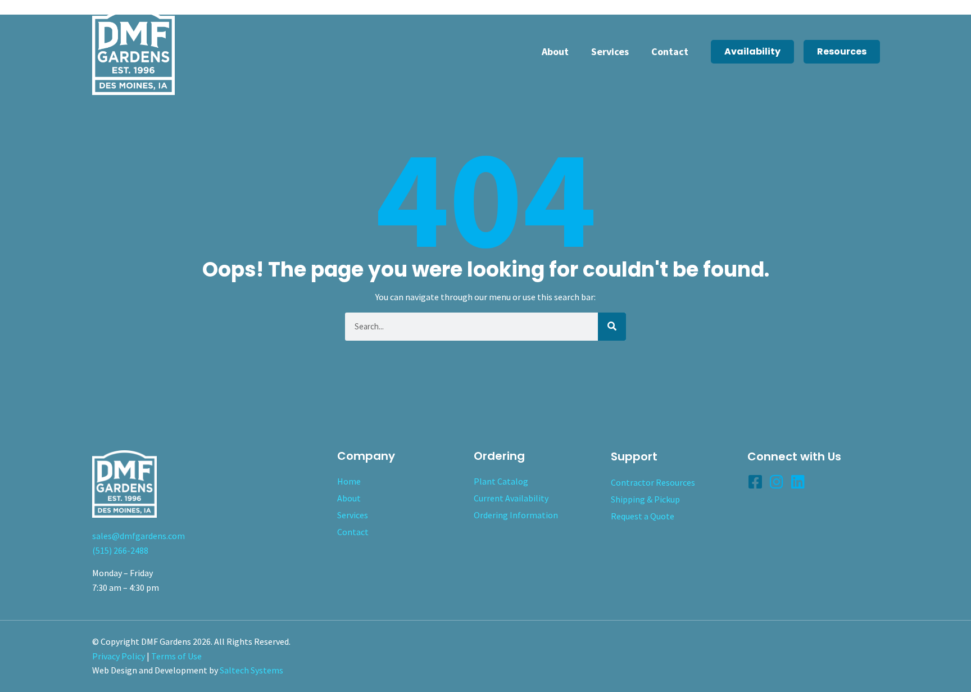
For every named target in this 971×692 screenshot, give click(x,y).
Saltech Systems (251, 670)
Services (610, 51)
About (555, 51)
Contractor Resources (653, 482)
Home (349, 481)
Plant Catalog (501, 481)
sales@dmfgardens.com (138, 535)
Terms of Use (176, 656)
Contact (669, 51)
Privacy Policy (118, 656)
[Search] (612, 327)
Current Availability (511, 498)
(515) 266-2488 (120, 550)
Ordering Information (516, 515)
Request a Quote (642, 516)
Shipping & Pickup (645, 499)
